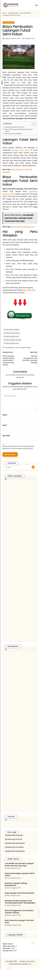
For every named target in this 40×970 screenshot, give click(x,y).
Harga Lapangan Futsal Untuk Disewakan (19, 893)
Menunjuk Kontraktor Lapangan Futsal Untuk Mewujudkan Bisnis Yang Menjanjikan (20, 902)
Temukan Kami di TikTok (13, 839)
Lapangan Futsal (8, 22)
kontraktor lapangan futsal (11, 336)
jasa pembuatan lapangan (11, 329)
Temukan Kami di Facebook (15, 851)
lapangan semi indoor (20, 150)
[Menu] (36, 5)
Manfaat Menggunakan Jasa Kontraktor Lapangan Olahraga (19, 912)
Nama (5, 415)
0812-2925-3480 (29, 290)
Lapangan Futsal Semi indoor (14, 127)
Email (5, 425)
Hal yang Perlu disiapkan (13, 133)
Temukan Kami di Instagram (15, 843)
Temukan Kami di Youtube (14, 847)
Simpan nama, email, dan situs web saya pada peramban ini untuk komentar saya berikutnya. (18, 447)
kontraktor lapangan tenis (11, 343)
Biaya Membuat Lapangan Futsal (22, 227)
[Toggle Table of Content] (32, 124)
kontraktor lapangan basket (12, 333)
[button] (33, 467)
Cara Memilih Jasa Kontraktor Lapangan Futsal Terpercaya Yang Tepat (19, 864)
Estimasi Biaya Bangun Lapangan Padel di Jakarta (20, 874)
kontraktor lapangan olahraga (12, 340)
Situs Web (6, 436)
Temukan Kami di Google (14, 835)
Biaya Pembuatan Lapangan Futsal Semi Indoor (19, 130)
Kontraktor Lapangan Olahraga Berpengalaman (16, 884)
